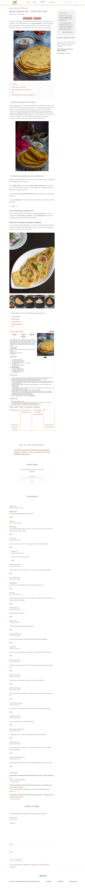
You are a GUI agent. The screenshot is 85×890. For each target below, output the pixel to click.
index (65, 45)
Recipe (34, 2)
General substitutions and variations (21, 89)
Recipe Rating (13, 817)
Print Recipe (37, 18)
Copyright (48, 881)
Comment (12, 823)
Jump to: (15, 84)
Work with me (42, 2)
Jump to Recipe (27, 18)
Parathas (17, 105)
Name (11, 844)
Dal (12, 326)
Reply (10, 517)
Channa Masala (16, 316)
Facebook (45, 450)
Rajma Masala (15, 319)
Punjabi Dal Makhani (17, 324)
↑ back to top (42, 875)
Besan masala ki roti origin (19, 87)
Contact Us (52, 2)
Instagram (17, 452)
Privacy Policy (73, 881)
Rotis (11, 105)
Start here (63, 53)
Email (11, 851)
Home (11, 8)
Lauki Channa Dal (16, 321)
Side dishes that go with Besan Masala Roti (23, 95)
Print (45, 357)
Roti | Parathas (23, 8)
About (28, 2)
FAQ (13, 92)
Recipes (16, 8)
